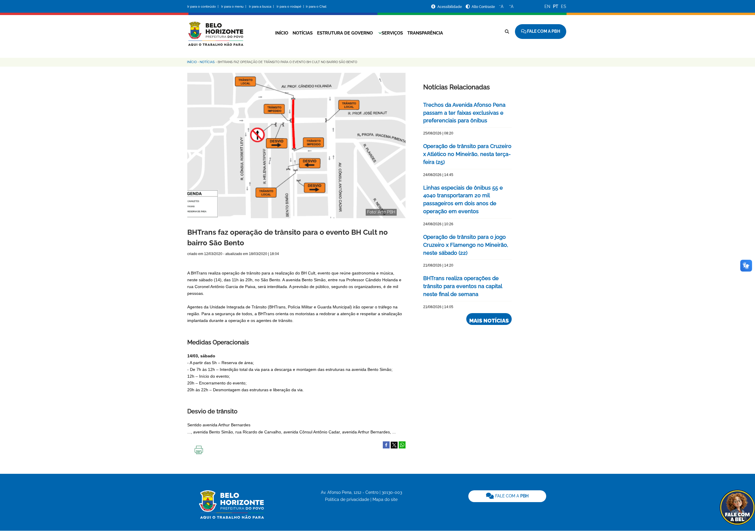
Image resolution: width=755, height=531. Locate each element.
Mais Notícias (489, 321)
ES (563, 6)
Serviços (392, 33)
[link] (507, 496)
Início (281, 33)
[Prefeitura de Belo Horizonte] (215, 30)
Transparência (425, 33)
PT (555, 6)
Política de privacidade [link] (347, 499)
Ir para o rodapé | (291, 7)
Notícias (303, 33)
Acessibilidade (450, 7)
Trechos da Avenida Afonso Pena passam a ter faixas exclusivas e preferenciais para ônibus (464, 113)
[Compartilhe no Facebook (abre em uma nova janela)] (386, 444)
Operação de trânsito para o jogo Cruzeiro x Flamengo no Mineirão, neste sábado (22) (465, 245)
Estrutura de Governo (345, 33)
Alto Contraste (483, 7)
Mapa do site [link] (385, 499)
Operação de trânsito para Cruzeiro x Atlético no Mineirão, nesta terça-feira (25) (467, 154)
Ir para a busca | (262, 7)
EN (547, 6)
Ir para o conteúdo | (203, 7)
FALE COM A (511, 496)
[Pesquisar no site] (507, 31)
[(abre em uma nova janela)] (394, 444)
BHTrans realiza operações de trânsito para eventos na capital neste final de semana (462, 286)
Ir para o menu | (234, 7)
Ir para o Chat (316, 7)
